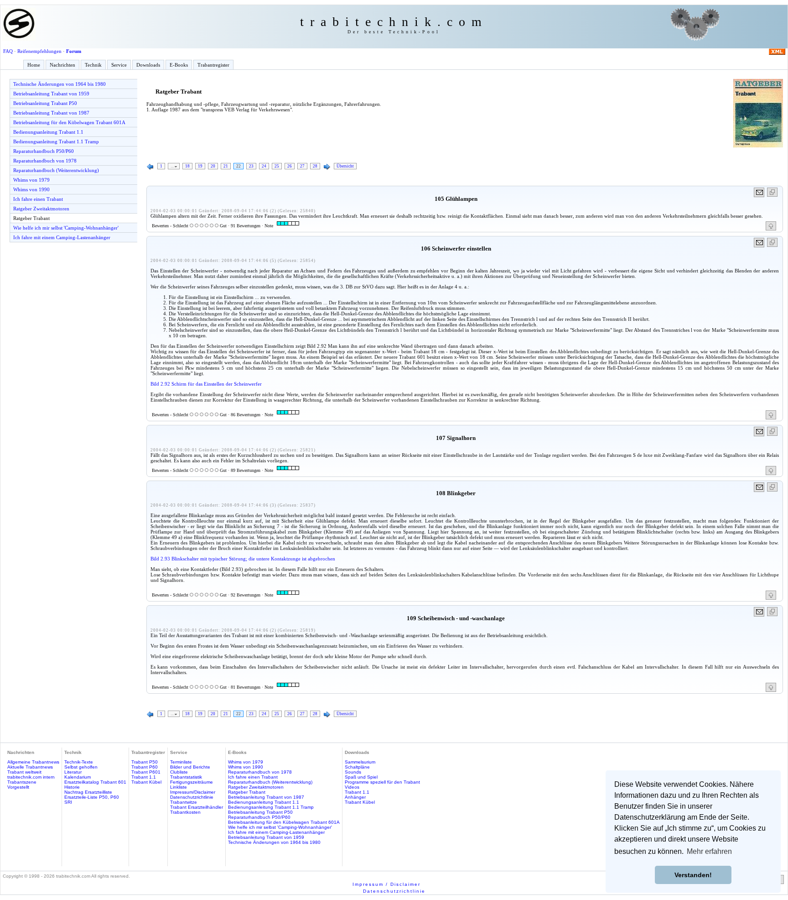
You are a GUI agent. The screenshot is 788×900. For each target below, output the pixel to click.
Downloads (148, 65)
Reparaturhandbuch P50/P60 (43, 151)
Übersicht (345, 166)
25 (277, 166)
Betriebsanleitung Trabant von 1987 (51, 112)
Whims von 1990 (31, 189)
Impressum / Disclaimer (386, 884)
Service (119, 65)
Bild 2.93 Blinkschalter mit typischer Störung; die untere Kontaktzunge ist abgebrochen (242, 558)
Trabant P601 (146, 771)
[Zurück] (150, 167)
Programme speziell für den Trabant (382, 782)
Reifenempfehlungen (39, 51)
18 (187, 166)
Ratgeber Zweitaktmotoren (41, 208)
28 (315, 166)
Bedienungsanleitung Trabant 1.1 (48, 132)
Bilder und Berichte (190, 766)
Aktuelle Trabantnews (30, 766)
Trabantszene (21, 782)
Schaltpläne (357, 766)
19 (200, 166)
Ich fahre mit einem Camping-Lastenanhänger (61, 237)
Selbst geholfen (81, 766)
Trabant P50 (144, 761)
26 (289, 166)
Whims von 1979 (31, 180)
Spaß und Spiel (361, 777)
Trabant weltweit (24, 771)
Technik (93, 65)
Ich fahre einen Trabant (38, 199)
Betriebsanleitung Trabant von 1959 (51, 93)
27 (302, 166)
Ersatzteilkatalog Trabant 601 (95, 782)
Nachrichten (62, 65)
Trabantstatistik (186, 777)
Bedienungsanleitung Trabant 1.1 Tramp (56, 141)
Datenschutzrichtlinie (191, 797)
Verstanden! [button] (693, 875)
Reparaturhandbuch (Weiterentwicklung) (56, 170)
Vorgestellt (18, 787)
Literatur (73, 771)
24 (264, 166)
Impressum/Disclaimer (192, 792)
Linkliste (178, 787)
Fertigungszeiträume (191, 782)
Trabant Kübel (146, 782)
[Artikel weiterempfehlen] (759, 192)
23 (251, 166)
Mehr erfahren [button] (709, 851)
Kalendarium (77, 777)
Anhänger (355, 797)
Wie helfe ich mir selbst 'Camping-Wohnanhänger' (66, 227)
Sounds (353, 771)
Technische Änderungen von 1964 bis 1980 (59, 84)
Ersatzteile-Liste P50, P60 (91, 797)
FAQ (8, 51)
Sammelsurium (360, 761)
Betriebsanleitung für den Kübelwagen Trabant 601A (69, 122)
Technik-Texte (78, 761)
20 (213, 166)
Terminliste (181, 761)
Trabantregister (213, 65)
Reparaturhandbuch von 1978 (45, 160)
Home (33, 65)
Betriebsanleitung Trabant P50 (45, 103)
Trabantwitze (183, 802)
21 (225, 166)
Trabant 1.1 (143, 777)
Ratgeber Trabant (31, 218)
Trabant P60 (144, 766)
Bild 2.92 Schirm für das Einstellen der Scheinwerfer (206, 384)
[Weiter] (327, 167)
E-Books (179, 65)
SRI (68, 802)
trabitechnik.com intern (31, 777)
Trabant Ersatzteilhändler (196, 807)
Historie (72, 787)
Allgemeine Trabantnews (33, 761)
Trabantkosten (185, 812)
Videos (352, 787)
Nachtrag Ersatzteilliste (88, 792)
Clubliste (179, 771)
